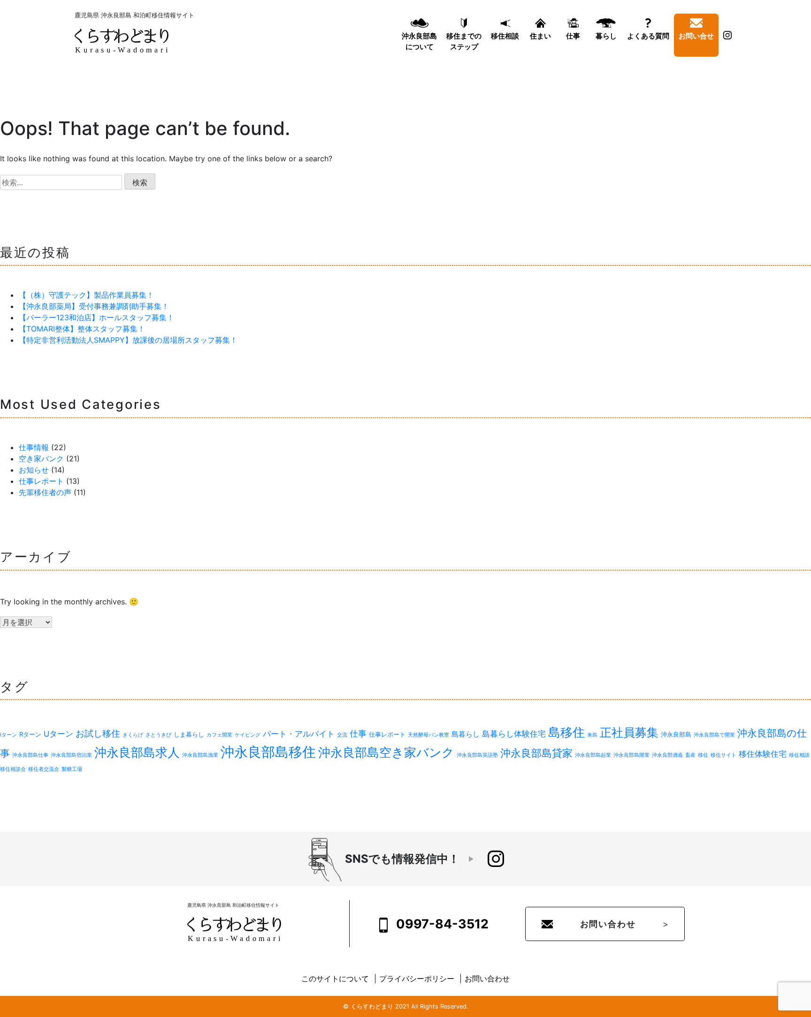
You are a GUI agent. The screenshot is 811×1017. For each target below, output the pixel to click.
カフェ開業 (219, 735)
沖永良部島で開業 (714, 735)
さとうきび (158, 735)
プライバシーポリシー (416, 978)
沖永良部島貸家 (536, 753)
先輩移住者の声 (45, 492)
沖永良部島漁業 (200, 755)
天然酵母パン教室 (428, 735)
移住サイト (723, 755)
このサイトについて (335, 978)
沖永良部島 (676, 734)
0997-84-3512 (441, 923)
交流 (342, 735)
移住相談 (505, 35)
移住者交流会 (43, 769)
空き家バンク (41, 458)
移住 (703, 755)
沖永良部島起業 (593, 755)
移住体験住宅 (763, 754)
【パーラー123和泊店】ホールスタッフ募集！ (96, 317)
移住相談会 (13, 769)
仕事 (573, 35)
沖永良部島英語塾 (477, 755)
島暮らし (465, 734)
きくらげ (132, 735)
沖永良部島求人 (137, 752)
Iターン (8, 735)
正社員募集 (629, 732)
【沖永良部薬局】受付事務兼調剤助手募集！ (94, 306)
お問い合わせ (608, 924)
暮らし (606, 35)
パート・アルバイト (299, 733)
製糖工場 (71, 769)
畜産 (690, 755)
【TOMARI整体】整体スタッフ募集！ (82, 328)
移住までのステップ (464, 41)
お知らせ (34, 470)
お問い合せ (696, 35)
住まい (540, 35)
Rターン (30, 734)
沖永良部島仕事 (30, 755)
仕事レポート (41, 481)
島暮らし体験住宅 (514, 733)
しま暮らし (189, 734)
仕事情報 (34, 447)
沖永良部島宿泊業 (71, 755)
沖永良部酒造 (667, 755)
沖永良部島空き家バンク (386, 752)
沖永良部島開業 (631, 755)
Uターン (58, 733)
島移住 (566, 732)
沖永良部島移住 (268, 752)
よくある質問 (648, 35)
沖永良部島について (419, 41)
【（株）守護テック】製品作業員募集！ (86, 295)
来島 (592, 735)
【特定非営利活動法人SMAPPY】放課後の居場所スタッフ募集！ (128, 340)
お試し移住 (98, 733)
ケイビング (247, 735)
